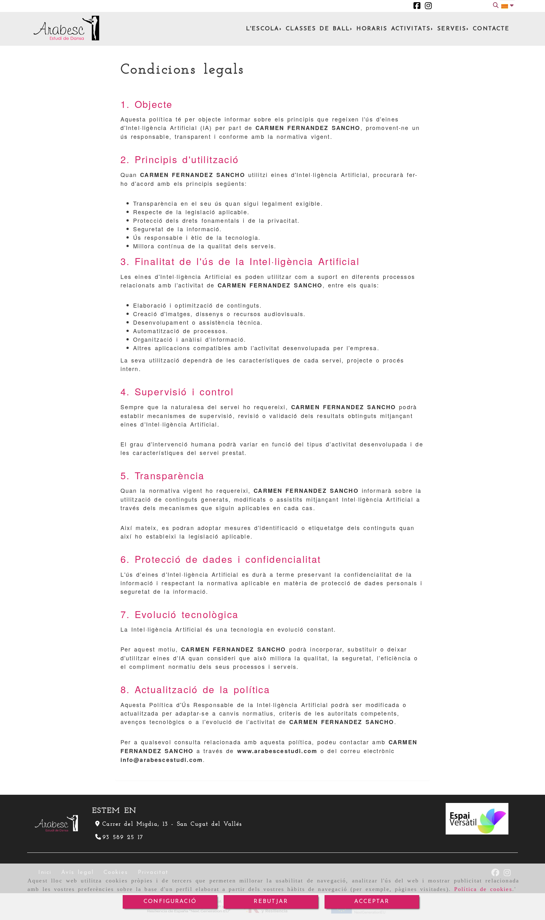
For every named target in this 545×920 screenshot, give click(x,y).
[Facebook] (417, 6)
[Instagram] (428, 6)
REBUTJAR (271, 902)
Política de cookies (483, 889)
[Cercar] (496, 6)
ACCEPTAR (371, 902)
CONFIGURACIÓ (170, 902)
